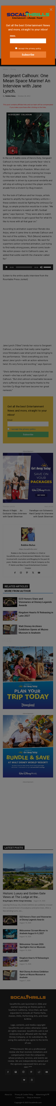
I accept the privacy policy (29, 48)
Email (13, 36)
